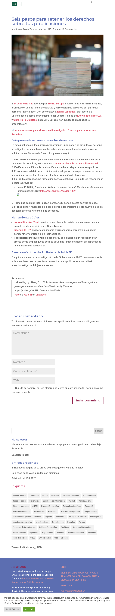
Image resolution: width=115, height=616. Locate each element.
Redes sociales (19, 533)
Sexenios (92, 533)
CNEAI (35, 506)
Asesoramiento (89, 496)
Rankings (65, 527)
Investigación (96, 517)
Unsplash (41, 294)
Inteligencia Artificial (78, 517)
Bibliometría (34, 501)
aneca (45, 496)
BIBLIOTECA (66, 585)
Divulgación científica (50, 506)
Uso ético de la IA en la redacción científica (35, 473)
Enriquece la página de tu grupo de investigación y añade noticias (48, 467)
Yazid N (28, 294)
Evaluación (89, 506)
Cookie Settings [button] (12, 609)
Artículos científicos (70, 496)
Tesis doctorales (20, 538)
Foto (17, 294)
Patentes (71, 522)
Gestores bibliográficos (70, 512)
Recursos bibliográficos (83, 527)
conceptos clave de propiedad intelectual (75, 163)
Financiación (39, 512)
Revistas (60, 533)
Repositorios (47, 533)
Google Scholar (90, 512)
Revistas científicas (76, 533)
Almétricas (34, 496)
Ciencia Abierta (84, 501)
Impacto (48, 517)
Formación (52, 512)
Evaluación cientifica (21, 512)
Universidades (45, 538)
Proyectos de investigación (24, 527)
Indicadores (61, 517)
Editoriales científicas (72, 506)
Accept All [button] (28, 609)
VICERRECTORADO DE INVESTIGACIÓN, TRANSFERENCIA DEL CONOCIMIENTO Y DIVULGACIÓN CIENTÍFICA (80, 576)
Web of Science (61, 538)
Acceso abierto (19, 496)
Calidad (71, 501)
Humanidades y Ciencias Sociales (27, 517)
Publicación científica (48, 527)
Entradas (57, 29)
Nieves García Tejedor (26, 29)
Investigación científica (22, 522)
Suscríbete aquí (20, 455)
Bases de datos (19, 501)
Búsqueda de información (54, 501)
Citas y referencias (21, 506)
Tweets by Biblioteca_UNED (27, 547)
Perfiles (82, 522)
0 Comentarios (70, 29)
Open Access (58, 522)
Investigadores (42, 522)
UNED (32, 538)
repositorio (33, 533)
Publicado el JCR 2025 (24, 478)
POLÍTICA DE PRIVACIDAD (73, 591)
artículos (55, 496)
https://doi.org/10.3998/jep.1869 (57, 191)
